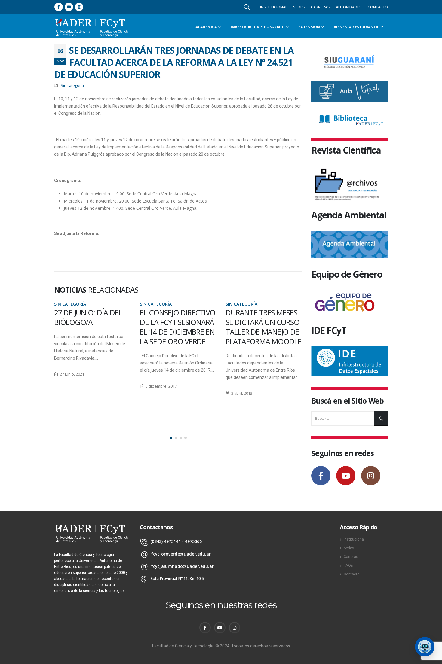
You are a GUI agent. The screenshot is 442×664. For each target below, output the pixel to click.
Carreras (320, 7)
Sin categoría (72, 85)
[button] (171, 437)
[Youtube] (69, 7)
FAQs (348, 565)
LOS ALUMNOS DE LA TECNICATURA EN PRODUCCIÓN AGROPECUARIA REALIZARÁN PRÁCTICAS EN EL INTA (264, 336)
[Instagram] (79, 7)
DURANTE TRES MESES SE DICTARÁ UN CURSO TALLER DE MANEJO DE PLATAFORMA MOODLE (178, 326)
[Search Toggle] (247, 7)
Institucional (273, 7)
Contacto (378, 7)
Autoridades (349, 7)
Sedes (299, 7)
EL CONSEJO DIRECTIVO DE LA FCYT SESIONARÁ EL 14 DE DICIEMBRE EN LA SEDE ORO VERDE (92, 326)
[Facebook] (58, 7)
